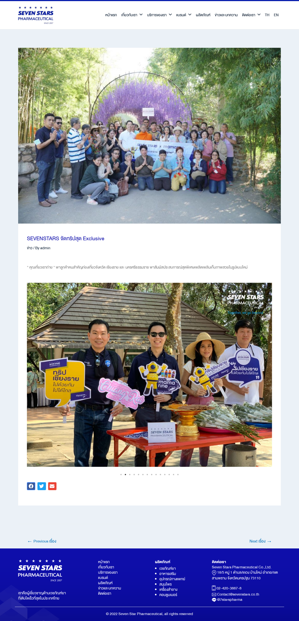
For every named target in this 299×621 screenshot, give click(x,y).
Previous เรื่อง (41, 541)
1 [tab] (121, 474)
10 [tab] (160, 474)
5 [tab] (138, 474)
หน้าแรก (111, 15)
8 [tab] (152, 474)
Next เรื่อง (261, 541)
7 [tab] (147, 474)
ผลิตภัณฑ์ (203, 15)
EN (276, 15)
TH (267, 15)
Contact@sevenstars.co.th (238, 594)
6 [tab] (143, 474)
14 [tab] (178, 474)
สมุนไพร (165, 584)
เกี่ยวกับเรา (129, 15)
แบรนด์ (181, 15)
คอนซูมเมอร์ (168, 595)
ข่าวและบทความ (226, 15)
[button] (31, 486)
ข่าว (29, 248)
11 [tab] (165, 474)
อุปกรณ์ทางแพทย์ (172, 579)
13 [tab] (173, 474)
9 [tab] (156, 474)
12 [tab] (169, 474)
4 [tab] (134, 474)
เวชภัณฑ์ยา (167, 568)
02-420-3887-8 (228, 588)
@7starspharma (229, 599)
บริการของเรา (157, 15)
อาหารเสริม (167, 574)
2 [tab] (125, 474)
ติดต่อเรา (248, 15)
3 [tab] (130, 474)
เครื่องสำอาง (168, 589)
